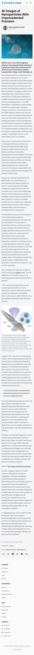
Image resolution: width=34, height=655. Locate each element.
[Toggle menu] (30, 3)
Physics (11, 546)
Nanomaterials (6, 606)
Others (4, 598)
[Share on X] (8, 554)
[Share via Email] (26, 554)
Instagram (7, 632)
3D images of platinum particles (19, 466)
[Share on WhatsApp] (17, 554)
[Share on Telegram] (22, 554)
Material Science (11, 549)
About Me (7, 636)
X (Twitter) (7, 629)
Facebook (7, 625)
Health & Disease (7, 594)
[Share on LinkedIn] (13, 554)
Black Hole (5, 610)
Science (18, 273)
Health (4, 613)
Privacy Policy (17, 649)
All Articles (5, 568)
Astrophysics (6, 591)
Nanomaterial (21, 549)
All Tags (4, 617)
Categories (5, 572)
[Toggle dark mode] (26, 3)
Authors (4, 579)
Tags (3, 575)
